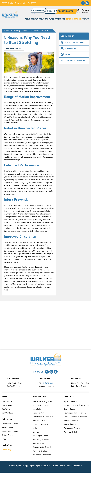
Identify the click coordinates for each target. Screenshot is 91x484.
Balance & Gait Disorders (43, 447)
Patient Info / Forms (10, 423)
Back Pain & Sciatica (41, 405)
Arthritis (36, 428)
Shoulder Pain (38, 413)
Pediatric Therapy (71, 420)
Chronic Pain (38, 432)
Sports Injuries (38, 443)
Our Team (6, 409)
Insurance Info (7, 427)
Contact (85, 19)
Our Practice (7, 401)
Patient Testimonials (10, 431)
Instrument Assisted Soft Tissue (76, 405)
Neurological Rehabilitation (75, 413)
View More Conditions (42, 455)
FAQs (67, 54)
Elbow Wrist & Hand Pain (43, 416)
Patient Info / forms (74, 42)
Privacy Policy (64, 465)
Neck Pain (37, 409)
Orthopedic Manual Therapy (75, 416)
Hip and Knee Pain (40, 424)
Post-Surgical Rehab (41, 439)
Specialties (49, 19)
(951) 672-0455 (48, 383)
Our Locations (7, 405)
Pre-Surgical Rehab (40, 435)
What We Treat (37, 19)
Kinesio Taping (69, 409)
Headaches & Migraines (42, 401)
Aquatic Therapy (70, 401)
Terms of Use (77, 465)
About (27, 19)
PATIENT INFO (60, 19)
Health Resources (73, 19)
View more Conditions (75, 60)
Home (6, 31)
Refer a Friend (7, 435)
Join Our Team (7, 413)
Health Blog (15, 31)
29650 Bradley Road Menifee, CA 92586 (19, 3)
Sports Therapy (70, 424)
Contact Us (70, 48)
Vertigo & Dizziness (40, 451)
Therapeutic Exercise (72, 428)
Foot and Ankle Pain (41, 420)
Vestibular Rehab (70, 432)
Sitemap (55, 465)
